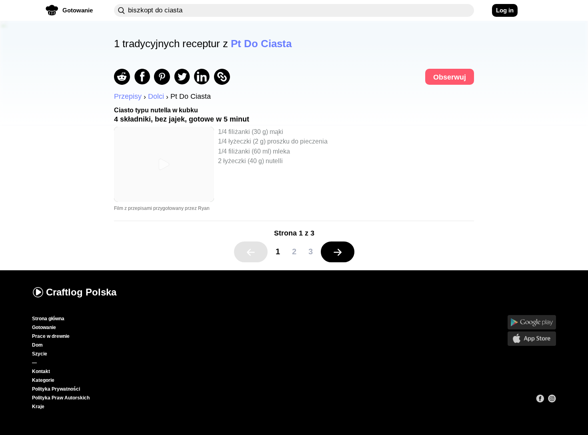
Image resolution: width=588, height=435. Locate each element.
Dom (37, 345)
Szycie (39, 353)
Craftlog (81, 292)
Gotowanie (44, 327)
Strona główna (48, 318)
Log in (505, 10)
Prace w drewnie (51, 336)
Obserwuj (449, 77)
